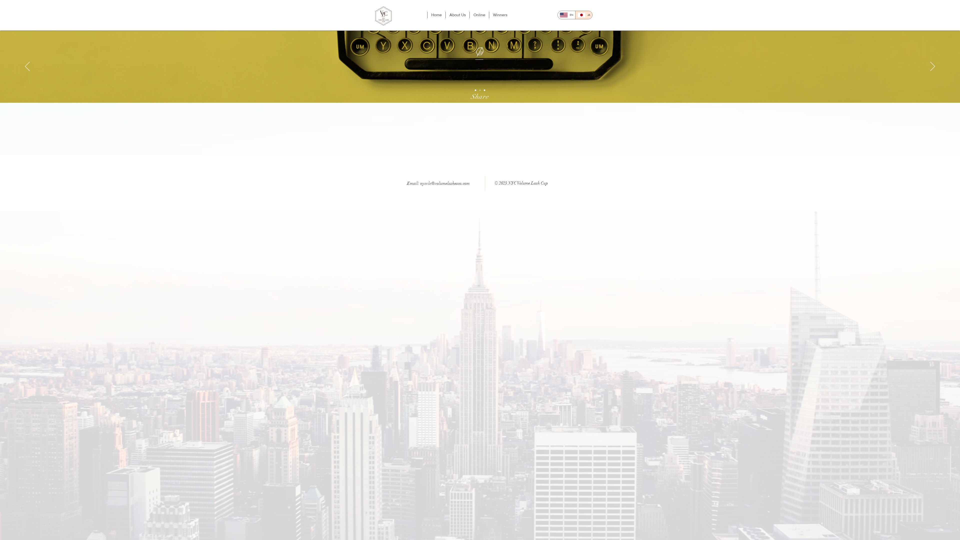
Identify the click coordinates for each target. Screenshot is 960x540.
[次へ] (932, 67)
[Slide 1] (475, 90)
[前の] (27, 67)
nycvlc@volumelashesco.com (445, 183)
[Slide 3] (484, 90)
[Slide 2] (480, 90)
